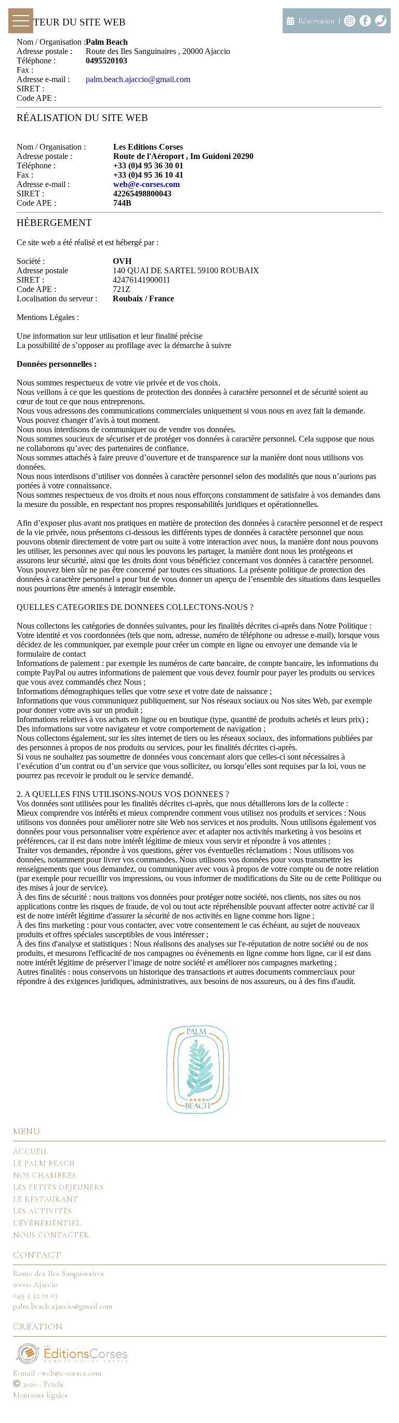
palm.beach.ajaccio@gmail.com (138, 79)
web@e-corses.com (146, 184)
